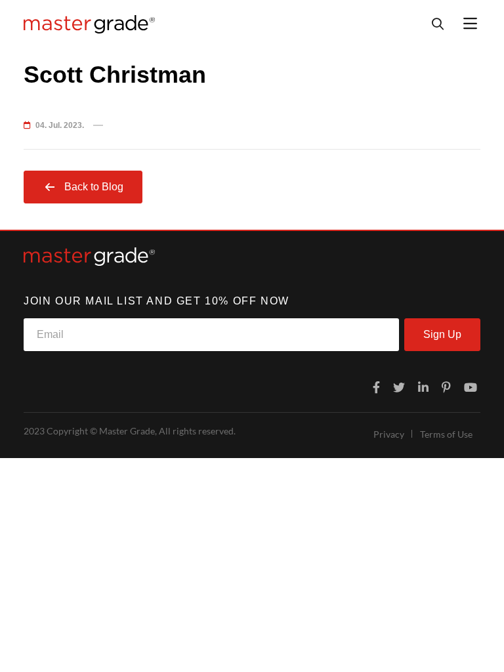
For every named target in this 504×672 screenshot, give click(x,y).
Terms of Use (446, 434)
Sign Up (442, 334)
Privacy (388, 434)
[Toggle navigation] (470, 24)
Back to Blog (93, 186)
